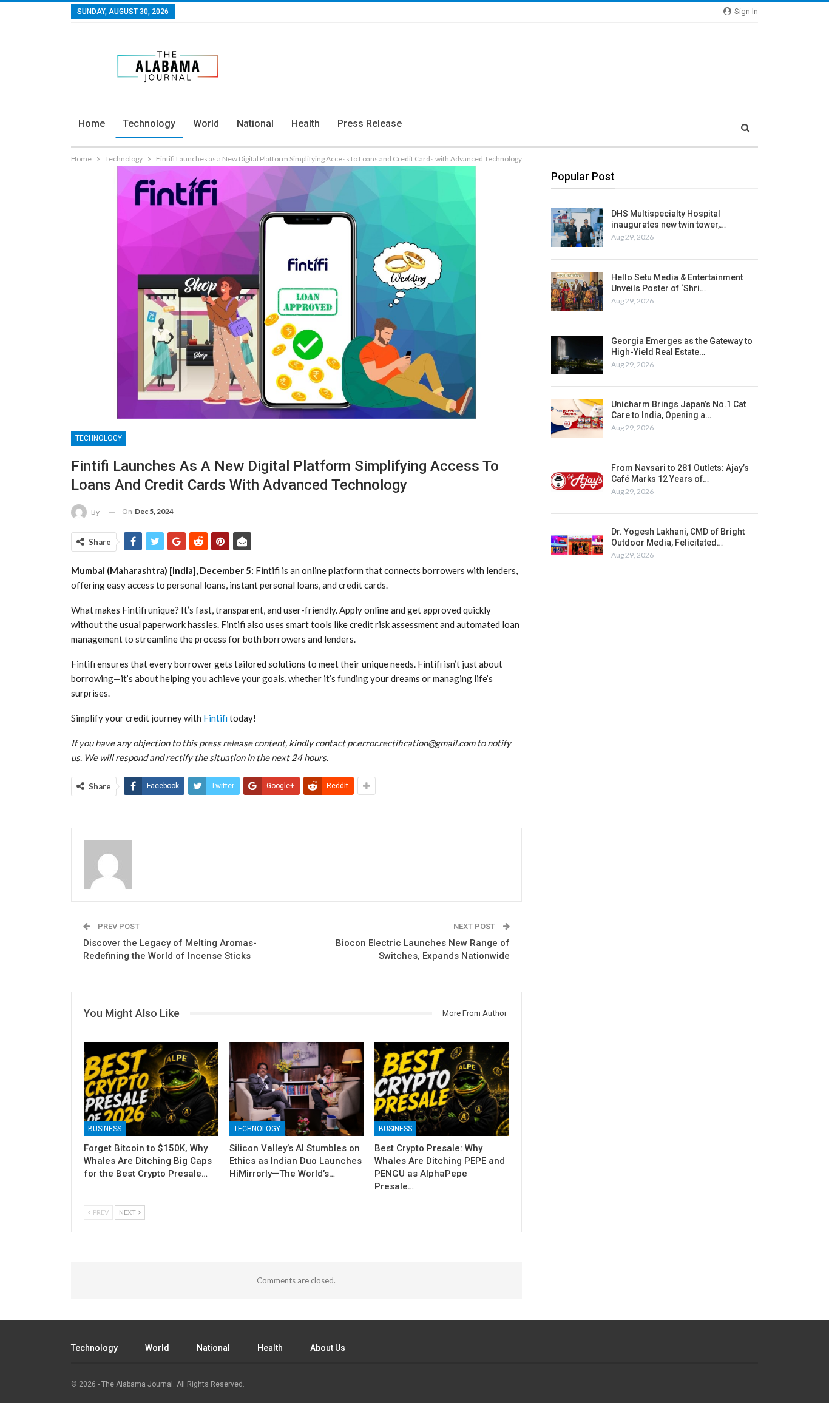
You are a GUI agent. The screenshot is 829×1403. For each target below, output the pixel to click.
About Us (327, 1348)
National (255, 123)
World (206, 123)
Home (91, 123)
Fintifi (215, 717)
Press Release (369, 123)
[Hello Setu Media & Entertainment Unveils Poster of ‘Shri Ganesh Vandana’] (577, 291)
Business (104, 1128)
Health (305, 123)
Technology (149, 123)
